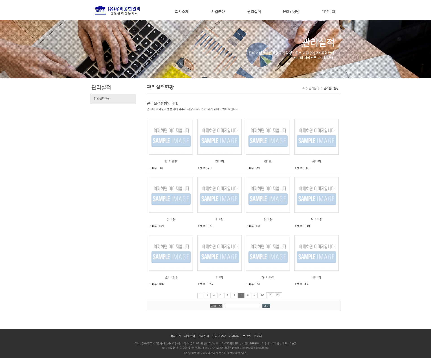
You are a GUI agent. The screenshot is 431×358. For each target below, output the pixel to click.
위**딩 (268, 219)
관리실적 (254, 12)
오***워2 (171, 277)
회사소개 (182, 12)
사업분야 (218, 12)
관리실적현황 (102, 98)
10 (262, 294)
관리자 (258, 336)
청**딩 (316, 161)
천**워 (316, 277)
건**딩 (219, 161)
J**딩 (219, 277)
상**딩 (171, 219)
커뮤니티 (328, 12)
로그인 (247, 336)
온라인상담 (291, 12)
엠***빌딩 (171, 161)
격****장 (316, 219)
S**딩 (219, 219)
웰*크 (268, 161)
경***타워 (268, 277)
